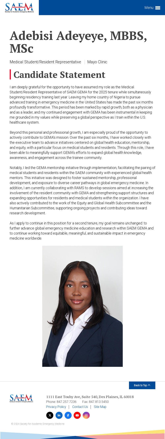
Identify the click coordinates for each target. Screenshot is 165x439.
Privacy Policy (56, 407)
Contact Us (80, 407)
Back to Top (141, 385)
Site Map (100, 407)
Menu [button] (149, 7)
